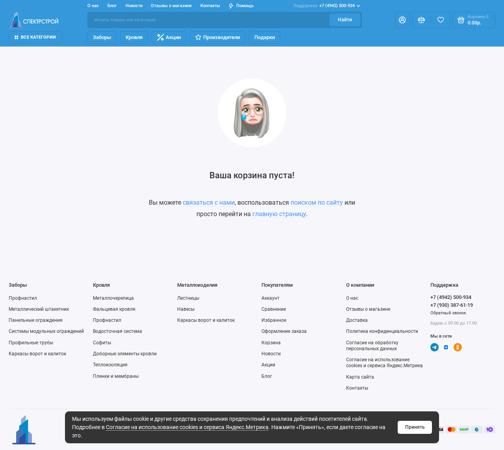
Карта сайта (360, 377)
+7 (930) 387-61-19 (451, 305)
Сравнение (273, 309)
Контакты (210, 5)
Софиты (102, 342)
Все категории (38, 37)
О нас (352, 298)
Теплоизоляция (110, 365)
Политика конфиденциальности (382, 331)
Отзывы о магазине (171, 5)
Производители (221, 37)
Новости (134, 5)
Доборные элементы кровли (125, 354)
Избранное (273, 320)
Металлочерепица (113, 298)
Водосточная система (117, 331)
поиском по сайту (317, 202)
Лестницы (188, 298)
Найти (345, 19)
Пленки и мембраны (116, 376)
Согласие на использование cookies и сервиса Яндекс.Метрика (187, 427)
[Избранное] (440, 20)
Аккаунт (270, 298)
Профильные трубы (31, 342)
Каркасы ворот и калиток (37, 354)
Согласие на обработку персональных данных (372, 345)
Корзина (271, 342)
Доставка (357, 320)
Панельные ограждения (36, 320)
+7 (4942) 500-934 (324, 5)
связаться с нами (209, 202)
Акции (173, 37)
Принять (415, 427)
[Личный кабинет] (402, 20)
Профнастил (23, 298)
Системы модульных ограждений (46, 331)
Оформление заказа (284, 331)
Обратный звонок (448, 313)
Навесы (186, 309)
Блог (112, 5)
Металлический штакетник (39, 309)
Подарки (264, 37)
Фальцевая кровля (114, 309)
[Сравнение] (421, 20)
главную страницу (279, 214)
